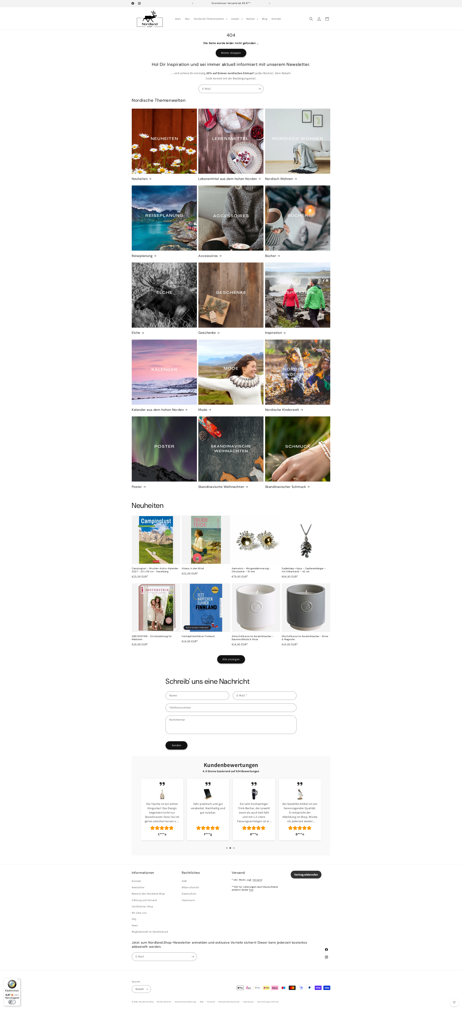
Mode (202, 410)
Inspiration (273, 333)
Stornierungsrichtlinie (268, 1001)
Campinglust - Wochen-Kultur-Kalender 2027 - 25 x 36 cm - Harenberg (155, 570)
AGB (184, 881)
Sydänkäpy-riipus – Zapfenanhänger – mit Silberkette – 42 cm (304, 570)
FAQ (134, 919)
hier (251, 889)
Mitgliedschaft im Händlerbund (150, 931)
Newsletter (138, 887)
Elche (136, 333)
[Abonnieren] (259, 89)
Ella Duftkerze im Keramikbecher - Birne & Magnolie (305, 638)
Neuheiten (140, 179)
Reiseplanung (142, 256)
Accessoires (208, 256)
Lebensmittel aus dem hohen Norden (227, 179)
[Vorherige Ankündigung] (193, 3)
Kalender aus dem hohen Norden (158, 410)
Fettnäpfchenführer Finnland (198, 636)
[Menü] (18, 980)
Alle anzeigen (231, 659)
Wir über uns (139, 912)
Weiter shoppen (231, 52)
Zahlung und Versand (144, 900)
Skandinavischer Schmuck (285, 487)
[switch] (12, 1002)
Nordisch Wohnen (279, 179)
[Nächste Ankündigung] (269, 3)
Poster (137, 487)
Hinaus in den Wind (193, 568)
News (135, 925)
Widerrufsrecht (190, 887)
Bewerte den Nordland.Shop (148, 893)
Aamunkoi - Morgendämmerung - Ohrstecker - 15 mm (251, 570)
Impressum (188, 900)
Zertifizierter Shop (142, 906)
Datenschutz (189, 893)
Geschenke (207, 333)
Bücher (270, 256)
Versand (257, 879)
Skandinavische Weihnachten (221, 487)
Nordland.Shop (146, 1001)
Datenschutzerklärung (185, 1001)
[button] (210, 19)
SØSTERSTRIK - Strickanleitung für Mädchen (152, 638)
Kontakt (136, 881)
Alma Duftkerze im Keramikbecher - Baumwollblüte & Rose (253, 638)
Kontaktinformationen (229, 1001)
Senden (176, 745)
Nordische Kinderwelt (282, 410)
